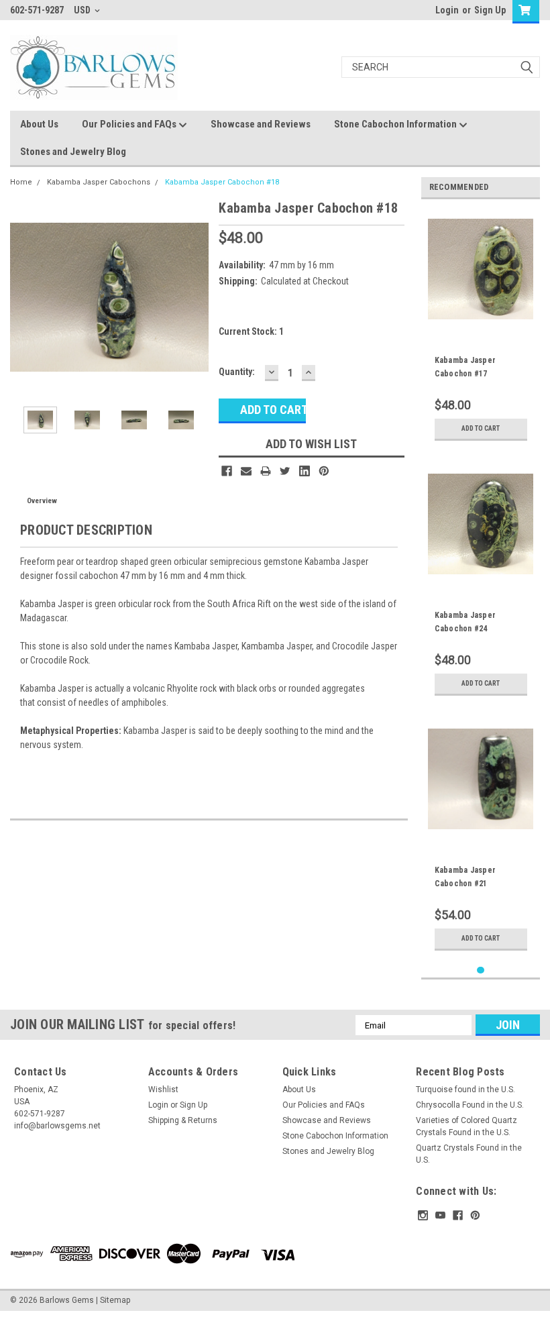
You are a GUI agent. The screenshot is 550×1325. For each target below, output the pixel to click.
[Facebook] (226, 471)
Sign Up (490, 10)
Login (447, 10)
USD (83, 10)
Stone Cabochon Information (396, 124)
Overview (42, 500)
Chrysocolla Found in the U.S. (470, 1105)
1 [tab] (480, 970)
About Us (39, 124)
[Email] (246, 471)
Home (21, 182)
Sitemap (115, 1300)
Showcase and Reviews (261, 124)
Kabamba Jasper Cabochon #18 (222, 182)
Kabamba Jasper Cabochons (98, 182)
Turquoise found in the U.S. (465, 1089)
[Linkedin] (304, 471)
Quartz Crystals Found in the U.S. (469, 1154)
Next (195, 296)
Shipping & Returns (182, 1120)
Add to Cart (480, 428)
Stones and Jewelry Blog (73, 152)
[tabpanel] (481, 328)
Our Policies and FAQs (130, 124)
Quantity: (237, 371)
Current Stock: (251, 331)
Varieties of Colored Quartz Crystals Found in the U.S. (466, 1126)
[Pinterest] (324, 471)
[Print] (265, 471)
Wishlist (163, 1089)
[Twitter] (285, 471)
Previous (23, 296)
